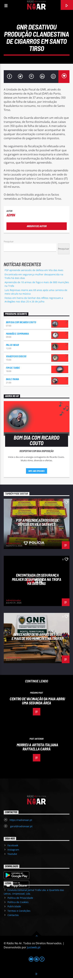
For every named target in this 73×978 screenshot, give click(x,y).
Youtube (12, 853)
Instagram (13, 849)
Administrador (13, 543)
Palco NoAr (12, 344)
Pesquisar (9, 241)
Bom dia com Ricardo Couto (21, 322)
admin (10, 215)
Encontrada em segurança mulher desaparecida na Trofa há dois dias (36, 579)
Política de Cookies (18, 902)
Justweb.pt (33, 947)
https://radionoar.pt (21, 820)
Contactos (13, 915)
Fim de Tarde (13, 367)
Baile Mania (12, 379)
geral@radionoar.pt (21, 826)
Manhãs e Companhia (17, 333)
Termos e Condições (18, 910)
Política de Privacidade (20, 897)
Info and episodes (36, 471)
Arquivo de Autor (37, 226)
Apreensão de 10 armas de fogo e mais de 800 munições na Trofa (37, 636)
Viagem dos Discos (16, 356)
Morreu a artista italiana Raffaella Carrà (37, 747)
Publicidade (14, 906)
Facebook (12, 845)
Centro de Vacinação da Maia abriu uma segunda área (37, 701)
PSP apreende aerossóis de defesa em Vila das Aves (34, 270)
